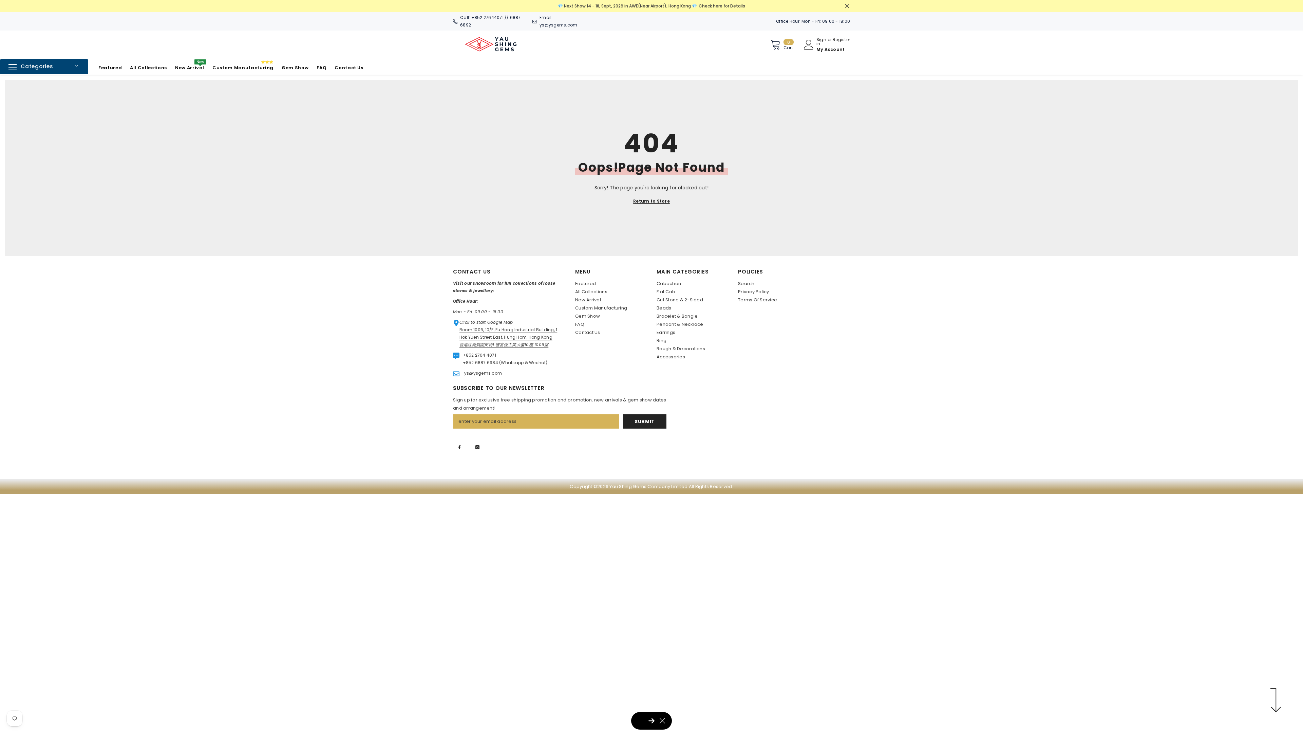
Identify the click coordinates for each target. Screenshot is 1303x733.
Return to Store (651, 201)
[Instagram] (477, 447)
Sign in (821, 42)
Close (847, 6)
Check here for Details (722, 6)
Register (841, 40)
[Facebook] (459, 447)
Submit (645, 421)
